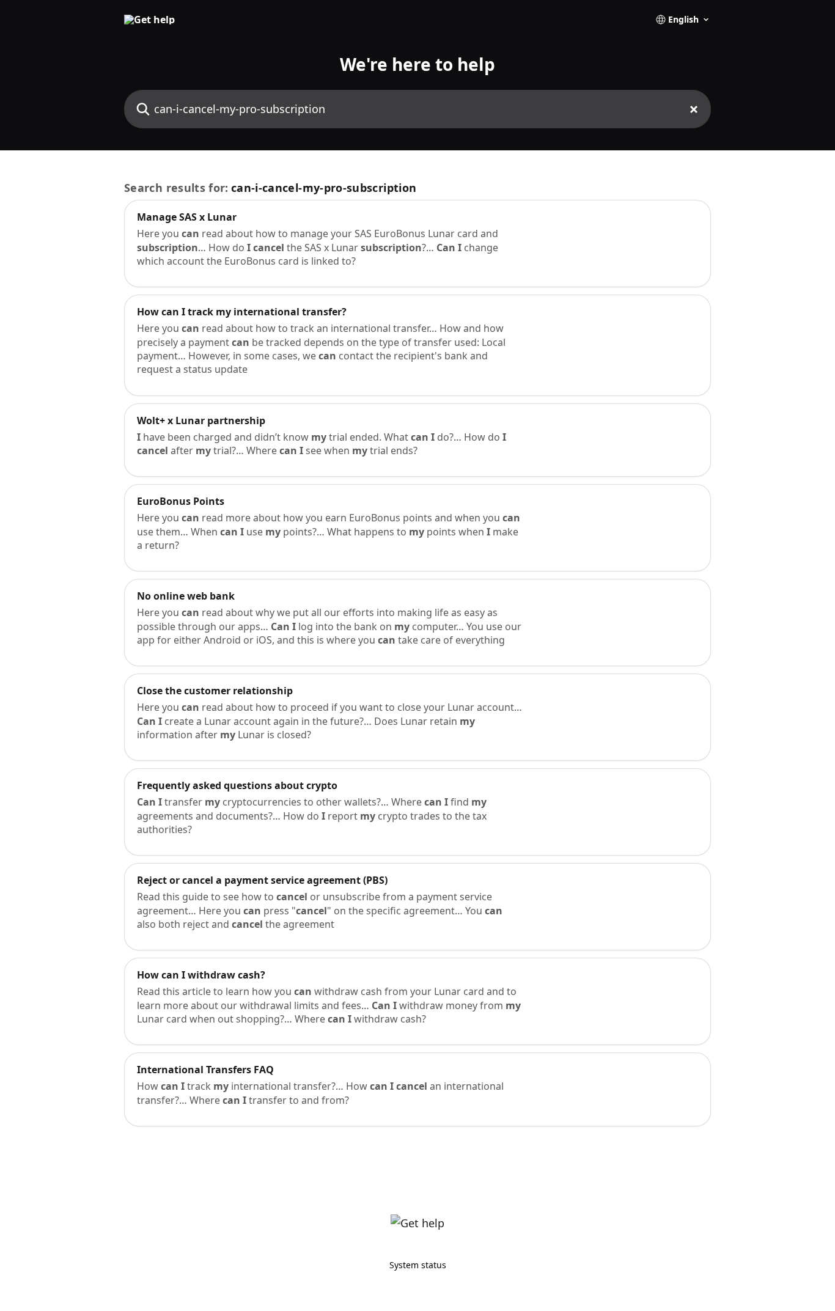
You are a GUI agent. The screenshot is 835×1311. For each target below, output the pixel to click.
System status (417, 1265)
